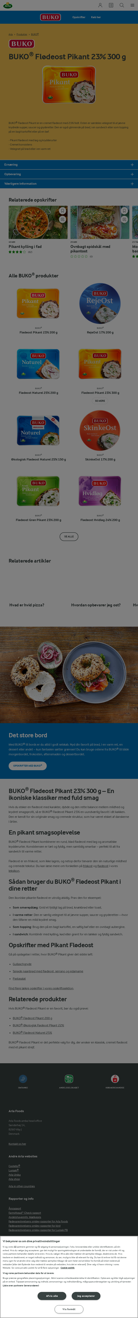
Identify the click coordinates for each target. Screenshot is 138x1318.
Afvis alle (52, 1296)
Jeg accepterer (86, 1296)
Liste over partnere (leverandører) (21, 1285)
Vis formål (69, 1309)
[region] (69, 1277)
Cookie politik (68, 1267)
